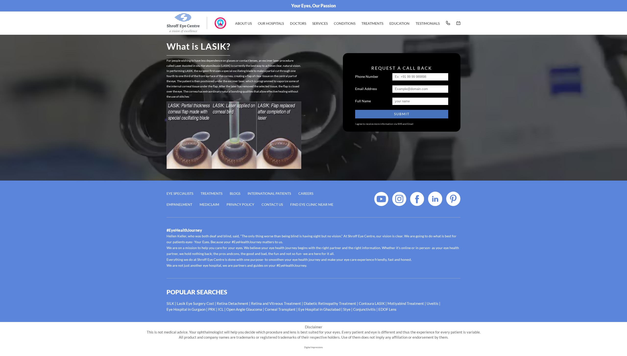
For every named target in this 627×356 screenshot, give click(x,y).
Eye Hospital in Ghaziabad (319, 309)
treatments (372, 23)
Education (399, 23)
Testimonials (428, 23)
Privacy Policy (240, 204)
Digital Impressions (313, 347)
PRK (211, 309)
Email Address (366, 89)
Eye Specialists (180, 193)
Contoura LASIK (372, 303)
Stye (346, 309)
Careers (305, 193)
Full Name (363, 101)
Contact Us (272, 204)
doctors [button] (298, 23)
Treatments (211, 193)
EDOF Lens (387, 309)
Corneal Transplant (280, 309)
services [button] (320, 23)
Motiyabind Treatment (405, 303)
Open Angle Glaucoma (244, 309)
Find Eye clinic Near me (311, 204)
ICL (221, 309)
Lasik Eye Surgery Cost (195, 303)
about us (243, 23)
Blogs (235, 193)
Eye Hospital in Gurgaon (186, 309)
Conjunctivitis (364, 309)
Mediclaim (209, 204)
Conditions (344, 23)
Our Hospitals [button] (271, 23)
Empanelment (179, 204)
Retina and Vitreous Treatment (276, 303)
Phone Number (366, 76)
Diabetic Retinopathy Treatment (330, 303)
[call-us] (448, 23)
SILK (170, 303)
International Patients (269, 193)
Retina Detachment (232, 303)
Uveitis (432, 303)
